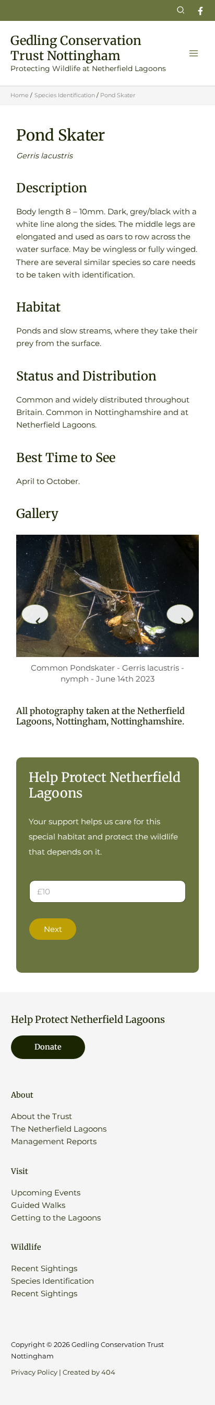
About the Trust (41, 1116)
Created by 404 (89, 1372)
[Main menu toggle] (194, 53)
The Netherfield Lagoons (58, 1129)
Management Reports (54, 1141)
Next (53, 929)
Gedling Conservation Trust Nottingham (75, 48)
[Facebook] (200, 11)
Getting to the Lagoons (56, 1218)
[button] (181, 10)
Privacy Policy (34, 1372)
